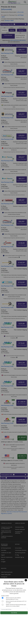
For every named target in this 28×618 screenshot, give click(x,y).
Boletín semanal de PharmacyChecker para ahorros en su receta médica (16, 605)
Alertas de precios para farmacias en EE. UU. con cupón (16, 602)
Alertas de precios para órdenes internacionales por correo (13, 598)
